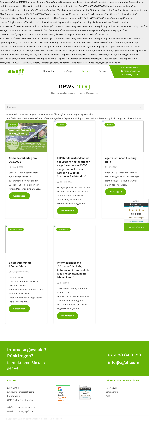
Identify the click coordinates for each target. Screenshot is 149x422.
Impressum (111, 388)
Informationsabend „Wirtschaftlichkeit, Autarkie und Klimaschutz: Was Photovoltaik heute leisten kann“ (73, 270)
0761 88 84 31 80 (124, 354)
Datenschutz (112, 392)
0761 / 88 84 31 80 (27, 407)
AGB (108, 396)
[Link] (16, 71)
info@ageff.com (123, 362)
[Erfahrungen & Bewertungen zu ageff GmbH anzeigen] (85, 399)
